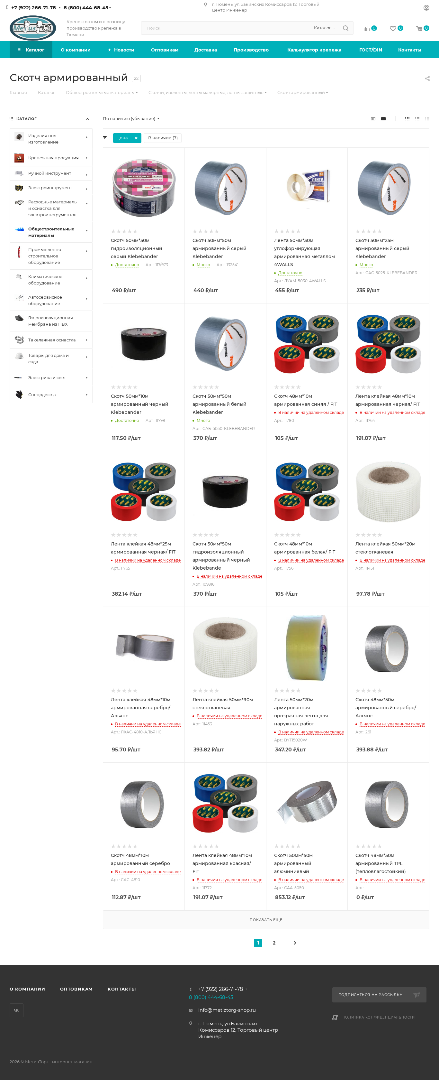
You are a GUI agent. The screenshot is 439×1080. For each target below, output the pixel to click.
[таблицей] (427, 118)
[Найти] (346, 28)
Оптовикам (76, 989)
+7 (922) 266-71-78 (33, 8)
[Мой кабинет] (426, 9)
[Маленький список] (373, 118)
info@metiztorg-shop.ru (227, 1010)
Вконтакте (16, 1010)
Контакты (122, 989)
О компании (27, 989)
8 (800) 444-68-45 (86, 8)
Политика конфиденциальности (379, 1017)
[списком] (417, 118)
